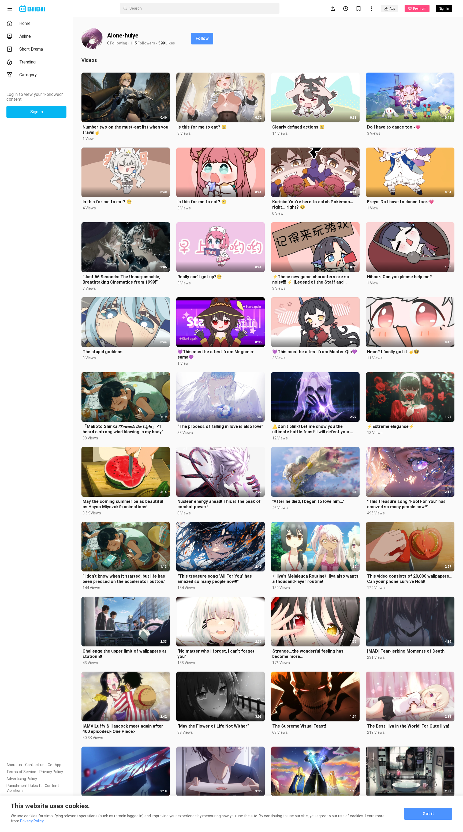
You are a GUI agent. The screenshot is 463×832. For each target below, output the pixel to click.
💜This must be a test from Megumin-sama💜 (216, 354)
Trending (27, 62)
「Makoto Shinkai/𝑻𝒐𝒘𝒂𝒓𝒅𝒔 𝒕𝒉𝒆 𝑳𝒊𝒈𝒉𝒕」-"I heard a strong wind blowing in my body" (123, 429)
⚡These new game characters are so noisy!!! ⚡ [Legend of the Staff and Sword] (310, 279)
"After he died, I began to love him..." (308, 501)
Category (28, 74)
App (392, 8)
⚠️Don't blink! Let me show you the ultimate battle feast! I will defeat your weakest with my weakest (311, 429)
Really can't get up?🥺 (199, 276)
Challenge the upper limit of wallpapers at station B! (124, 654)
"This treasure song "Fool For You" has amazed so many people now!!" (406, 504)
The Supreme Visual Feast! (299, 726)
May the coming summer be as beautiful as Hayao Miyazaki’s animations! (123, 504)
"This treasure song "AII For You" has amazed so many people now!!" (214, 579)
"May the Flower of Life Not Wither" (213, 726)
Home (25, 23)
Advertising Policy (21, 779)
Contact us (34, 765)
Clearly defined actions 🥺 (298, 127)
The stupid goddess (102, 351)
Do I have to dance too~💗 (394, 127)
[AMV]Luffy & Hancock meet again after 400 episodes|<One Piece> (123, 729)
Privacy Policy (51, 772)
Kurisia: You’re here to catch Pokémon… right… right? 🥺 (312, 204)
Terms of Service (21, 772)
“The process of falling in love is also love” (220, 426)
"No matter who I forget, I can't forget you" (216, 654)
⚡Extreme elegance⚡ (390, 426)
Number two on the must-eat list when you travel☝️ (125, 130)
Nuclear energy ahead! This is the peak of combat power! (219, 504)
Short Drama (31, 49)
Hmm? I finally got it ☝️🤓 (393, 351)
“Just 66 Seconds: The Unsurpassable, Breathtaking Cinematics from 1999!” (121, 279)
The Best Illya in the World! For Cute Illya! (408, 726)
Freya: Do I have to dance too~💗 (400, 201)
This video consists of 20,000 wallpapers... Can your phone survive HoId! (409, 579)
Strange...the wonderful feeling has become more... (307, 654)
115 (133, 43)
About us (14, 765)
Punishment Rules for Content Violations (32, 788)
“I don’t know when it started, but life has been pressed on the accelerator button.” (124, 579)
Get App (54, 765)
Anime (25, 36)
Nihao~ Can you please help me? (399, 276)
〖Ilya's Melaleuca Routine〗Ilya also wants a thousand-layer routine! (315, 579)
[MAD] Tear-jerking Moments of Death (406, 651)
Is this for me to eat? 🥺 (202, 127)
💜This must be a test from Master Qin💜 (314, 351)
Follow (202, 38)
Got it (428, 813)
